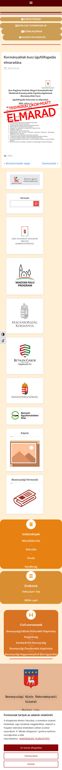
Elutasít (31, 764)
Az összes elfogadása (31, 747)
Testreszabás (31, 756)
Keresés (24, 198)
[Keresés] (36, 203)
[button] (31, 2)
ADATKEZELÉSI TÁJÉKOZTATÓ (34, 738)
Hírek (9, 155)
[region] (31, 740)
